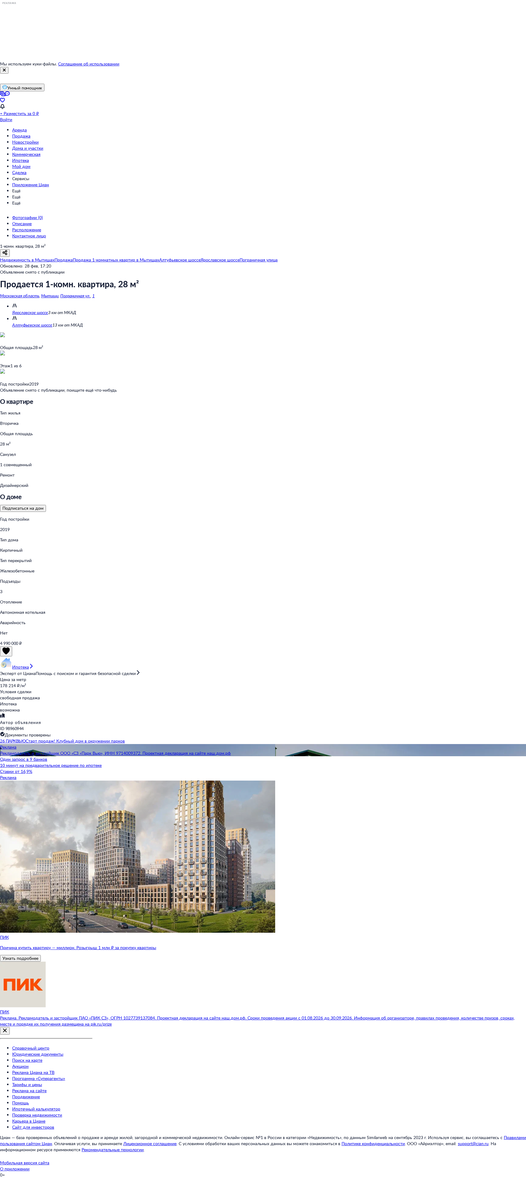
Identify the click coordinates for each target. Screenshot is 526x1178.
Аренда (19, 130)
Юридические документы (37, 1054)
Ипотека (20, 160)
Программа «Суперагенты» (38, 1078)
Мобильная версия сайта (24, 1163)
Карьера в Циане (28, 1121)
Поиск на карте (27, 1060)
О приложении (15, 1169)
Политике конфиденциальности (373, 1143)
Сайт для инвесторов (33, 1127)
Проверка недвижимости (37, 1115)
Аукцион (20, 1066)
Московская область (19, 296)
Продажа (21, 136)
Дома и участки (27, 148)
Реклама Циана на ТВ (33, 1072)
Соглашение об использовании (88, 64)
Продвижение (26, 1096)
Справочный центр (30, 1048)
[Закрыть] (4, 70)
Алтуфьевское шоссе (32, 325)
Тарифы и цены (27, 1084)
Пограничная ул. (75, 296)
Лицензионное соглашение (150, 1143)
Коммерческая (26, 154)
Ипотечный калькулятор (36, 1109)
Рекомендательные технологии (113, 1149)
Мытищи (49, 296)
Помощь (20, 1103)
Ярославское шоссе (30, 312)
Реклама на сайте (29, 1090)
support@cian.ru (473, 1143)
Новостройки (25, 142)
